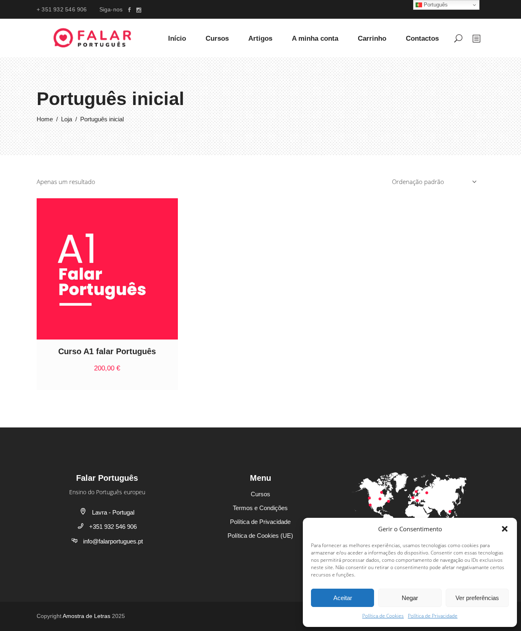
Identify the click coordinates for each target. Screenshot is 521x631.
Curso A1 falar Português (107, 351)
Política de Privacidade (433, 615)
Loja (66, 119)
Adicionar (132, 368)
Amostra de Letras (86, 616)
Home (45, 119)
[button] (505, 529)
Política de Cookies (383, 615)
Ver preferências (477, 597)
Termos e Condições (260, 507)
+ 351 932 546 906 (62, 9)
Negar (410, 597)
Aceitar (342, 597)
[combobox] (433, 181)
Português (435, 5)
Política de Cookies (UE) (260, 535)
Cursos (260, 494)
